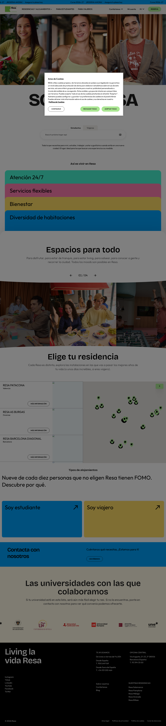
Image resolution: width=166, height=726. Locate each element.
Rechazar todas (90, 109)
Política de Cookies (56, 102)
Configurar (56, 109)
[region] (83, 94)
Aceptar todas (111, 109)
